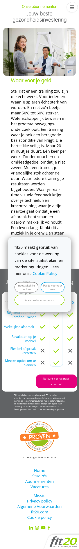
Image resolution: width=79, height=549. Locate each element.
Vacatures (40, 486)
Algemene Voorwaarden (39, 506)
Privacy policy (39, 501)
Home (39, 470)
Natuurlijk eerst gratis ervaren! (56, 381)
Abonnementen (39, 481)
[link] (39, 30)
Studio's (39, 475)
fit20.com (39, 511)
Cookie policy (39, 517)
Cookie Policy (45, 273)
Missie (39, 495)
